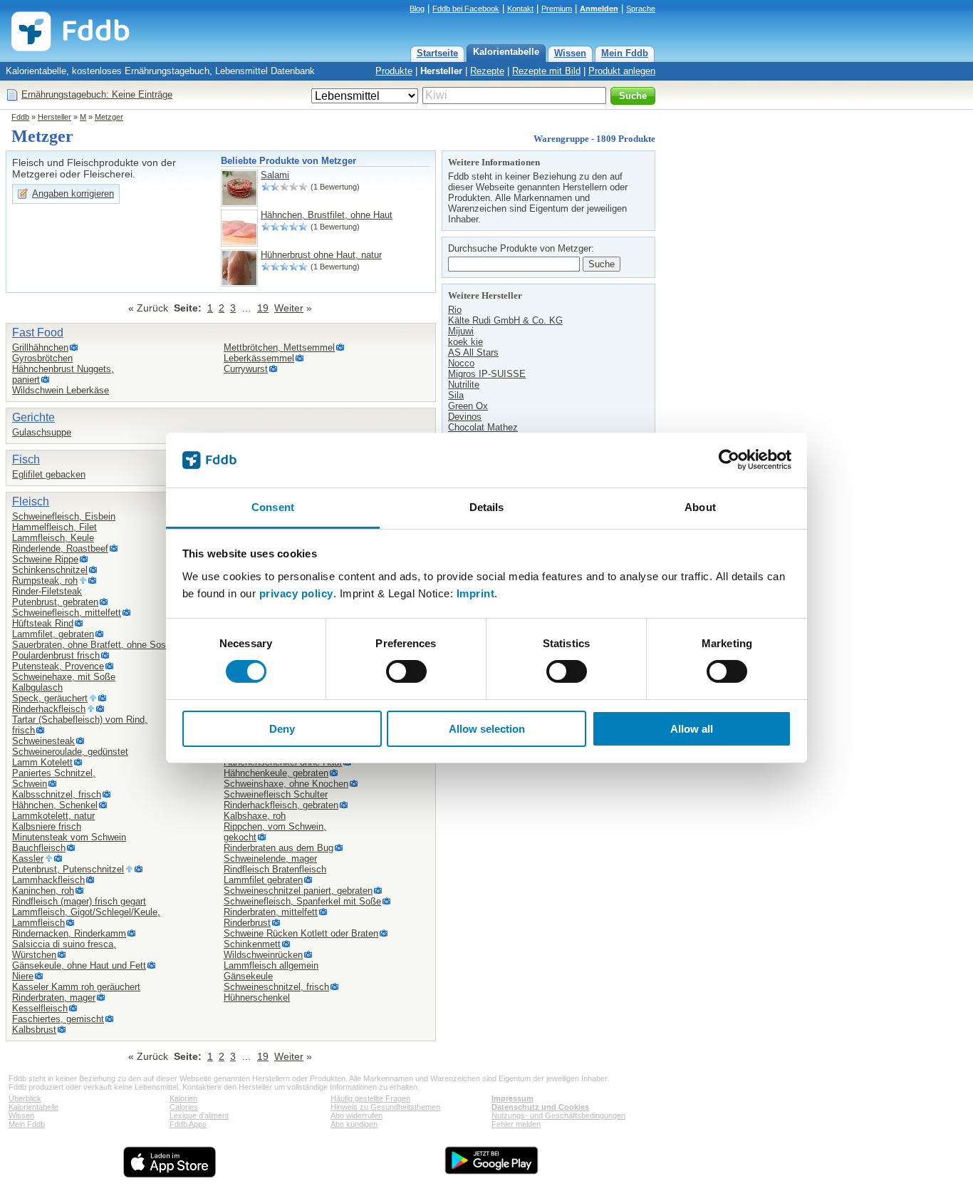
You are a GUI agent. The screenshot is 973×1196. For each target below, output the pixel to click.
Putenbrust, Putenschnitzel (68, 869)
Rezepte (487, 71)
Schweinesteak (43, 741)
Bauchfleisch (39, 847)
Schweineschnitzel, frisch (276, 986)
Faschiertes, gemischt (58, 1019)
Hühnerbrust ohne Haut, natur (321, 254)
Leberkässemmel (259, 358)
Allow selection (487, 729)
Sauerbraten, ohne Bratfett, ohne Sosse (94, 644)
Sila (456, 395)
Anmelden (599, 8)
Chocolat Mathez (483, 427)
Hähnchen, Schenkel (55, 805)
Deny (282, 729)
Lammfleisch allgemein (271, 965)
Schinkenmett (252, 944)
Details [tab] (486, 507)
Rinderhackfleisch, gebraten (281, 805)
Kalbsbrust (34, 1029)
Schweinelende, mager (270, 858)
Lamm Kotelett (42, 762)
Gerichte (33, 417)
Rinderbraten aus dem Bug (278, 847)
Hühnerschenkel (257, 997)
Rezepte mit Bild (546, 71)
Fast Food (37, 332)
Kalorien (183, 1098)
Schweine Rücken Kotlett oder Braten (301, 933)
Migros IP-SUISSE (487, 373)
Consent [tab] (272, 507)
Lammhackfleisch (48, 880)
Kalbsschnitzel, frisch (56, 794)
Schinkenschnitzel (50, 570)
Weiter (288, 308)
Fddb (20, 117)
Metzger (109, 117)
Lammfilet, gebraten (53, 634)
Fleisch (30, 501)
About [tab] (700, 507)
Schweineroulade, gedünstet (70, 751)
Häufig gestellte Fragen (370, 1098)
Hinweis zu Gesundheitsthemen (385, 1107)
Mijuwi (461, 331)
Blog (417, 8)
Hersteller (441, 71)
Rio (455, 309)
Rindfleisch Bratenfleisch (275, 869)
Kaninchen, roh (43, 890)
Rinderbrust (247, 922)
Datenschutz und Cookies (540, 1107)
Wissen (570, 53)
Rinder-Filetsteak (47, 591)
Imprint (476, 593)
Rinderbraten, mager (53, 997)
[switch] (406, 671)
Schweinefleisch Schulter (276, 794)
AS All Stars (473, 352)
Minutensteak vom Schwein (69, 837)
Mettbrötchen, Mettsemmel (279, 347)
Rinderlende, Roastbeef (60, 548)
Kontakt (520, 8)
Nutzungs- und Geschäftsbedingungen (558, 1115)
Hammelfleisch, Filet (54, 527)
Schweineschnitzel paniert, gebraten (298, 890)
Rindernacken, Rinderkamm (69, 933)
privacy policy (296, 593)
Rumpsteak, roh (45, 580)
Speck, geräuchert (50, 698)
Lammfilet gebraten (263, 880)
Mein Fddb (624, 53)
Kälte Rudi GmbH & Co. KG (505, 320)
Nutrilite (463, 384)
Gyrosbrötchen (42, 358)
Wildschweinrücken (263, 954)
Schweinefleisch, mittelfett (66, 612)
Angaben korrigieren (73, 193)
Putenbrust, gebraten (55, 602)
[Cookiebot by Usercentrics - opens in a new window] (729, 459)
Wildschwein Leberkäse (60, 390)
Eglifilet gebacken (48, 474)
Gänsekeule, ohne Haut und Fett (79, 965)
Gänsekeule (248, 976)
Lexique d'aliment (199, 1115)
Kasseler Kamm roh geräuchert (76, 986)
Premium (556, 8)
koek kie (465, 341)
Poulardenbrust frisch (56, 655)
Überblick (25, 1098)
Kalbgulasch (37, 687)
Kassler (27, 858)
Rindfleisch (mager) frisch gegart (79, 901)
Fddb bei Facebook (465, 8)
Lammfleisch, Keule (53, 537)
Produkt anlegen (621, 71)
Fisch (26, 459)
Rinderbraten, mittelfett (271, 912)
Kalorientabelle (506, 51)
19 (263, 308)
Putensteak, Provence (58, 666)
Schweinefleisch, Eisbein (63, 516)
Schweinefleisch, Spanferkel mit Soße (302, 901)
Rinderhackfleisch (48, 708)
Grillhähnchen (40, 347)
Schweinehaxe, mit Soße (63, 676)
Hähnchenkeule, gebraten (276, 773)
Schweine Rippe (45, 559)
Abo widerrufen (357, 1115)
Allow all (691, 729)
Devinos (465, 416)
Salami (275, 175)
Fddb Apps (188, 1124)
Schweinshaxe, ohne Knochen (286, 783)
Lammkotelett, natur (53, 815)
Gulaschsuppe (41, 432)
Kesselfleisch (40, 1008)
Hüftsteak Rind (42, 623)
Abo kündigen (354, 1124)
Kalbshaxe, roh (255, 815)
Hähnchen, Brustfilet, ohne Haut (326, 215)
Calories (184, 1107)
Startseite (437, 53)
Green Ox (468, 406)
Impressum (512, 1098)
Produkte (393, 71)
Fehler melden (516, 1124)
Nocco (461, 363)
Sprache (640, 8)
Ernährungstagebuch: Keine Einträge (96, 94)
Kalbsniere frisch (46, 826)
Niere (22, 976)
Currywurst (246, 369)
